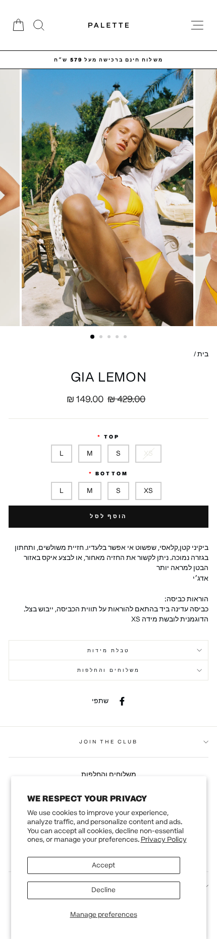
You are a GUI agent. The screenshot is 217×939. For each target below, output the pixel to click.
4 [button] (118, 337)
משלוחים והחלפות (108, 670)
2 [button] (101, 337)
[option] (108, 60)
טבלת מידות (108, 650)
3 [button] (110, 337)
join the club (108, 741)
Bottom (111, 473)
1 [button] (92, 337)
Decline (103, 890)
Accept (103, 865)
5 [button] (126, 337)
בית (202, 354)
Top (112, 436)
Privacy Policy (164, 839)
